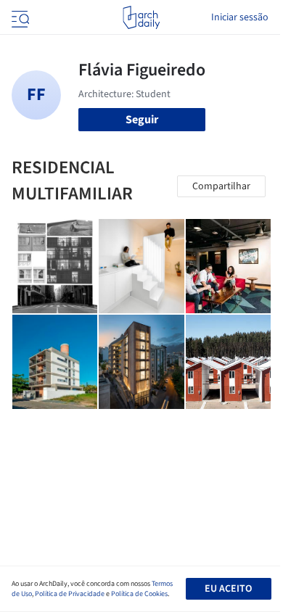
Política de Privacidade (69, 594)
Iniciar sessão (239, 17)
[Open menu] (19, 17)
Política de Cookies (139, 594)
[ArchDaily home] (141, 17)
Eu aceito (228, 589)
